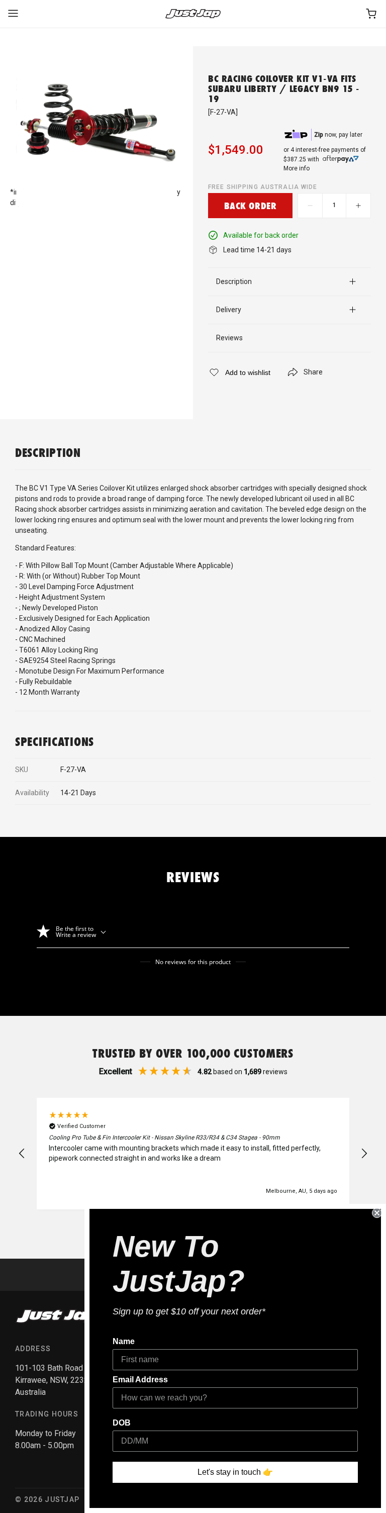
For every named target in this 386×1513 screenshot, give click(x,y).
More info (296, 168)
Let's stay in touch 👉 (235, 1472)
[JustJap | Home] (193, 14)
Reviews (229, 338)
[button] (22, 1154)
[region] (193, 1153)
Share (313, 372)
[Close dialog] (377, 1213)
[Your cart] (372, 14)
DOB (122, 1423)
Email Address (140, 1379)
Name (124, 1341)
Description (234, 281)
